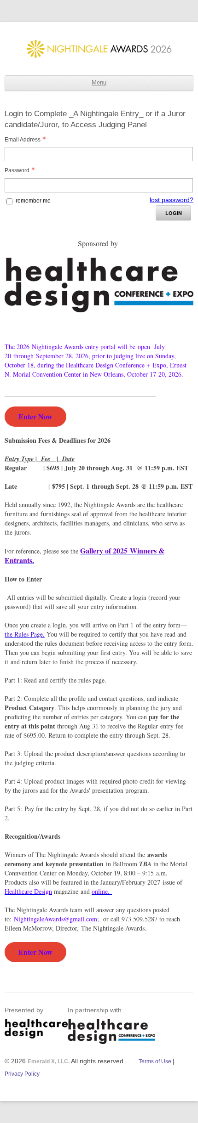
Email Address (23, 139)
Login (173, 212)
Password (17, 170)
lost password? (171, 199)
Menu (99, 82)
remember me (33, 201)
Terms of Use (156, 1061)
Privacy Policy (22, 1074)
